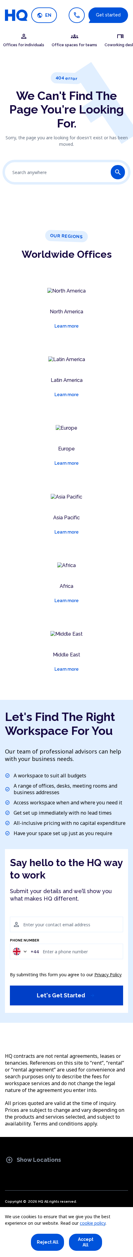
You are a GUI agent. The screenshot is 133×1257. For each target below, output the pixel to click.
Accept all (85, 1242)
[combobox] (25, 951)
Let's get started (66, 995)
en (44, 15)
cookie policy (92, 1223)
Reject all (47, 1242)
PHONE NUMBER (24, 940)
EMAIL (15, 913)
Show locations (33, 1160)
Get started (108, 14)
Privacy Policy (108, 974)
